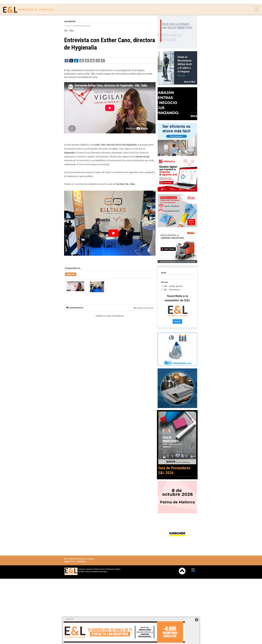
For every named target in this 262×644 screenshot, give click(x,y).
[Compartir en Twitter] (71, 60)
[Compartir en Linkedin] (76, 60)
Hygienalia (70, 274)
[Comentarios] (92, 60)
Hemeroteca (69, 562)
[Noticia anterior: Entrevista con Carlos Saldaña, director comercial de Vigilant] (98, 60)
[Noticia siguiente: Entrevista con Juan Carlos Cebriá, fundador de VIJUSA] (103, 60)
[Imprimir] (81, 60)
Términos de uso (99, 569)
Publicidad (81, 562)
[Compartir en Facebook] (67, 60)
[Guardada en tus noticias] (87, 60)
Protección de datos (113, 569)
